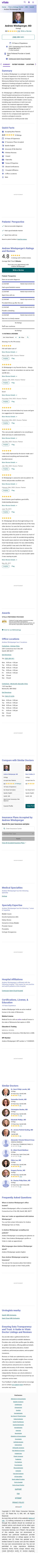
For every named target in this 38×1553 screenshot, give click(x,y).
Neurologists (18, 1433)
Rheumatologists (18, 1468)
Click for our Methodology (12, 630)
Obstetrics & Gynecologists (18, 1436)
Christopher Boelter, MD (19, 1110)
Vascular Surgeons (18, 1473)
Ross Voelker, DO (30, 774)
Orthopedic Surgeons (18, 1448)
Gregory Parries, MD (18, 1170)
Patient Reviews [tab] (18, 64)
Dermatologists (18, 1413)
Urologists (18, 1471)
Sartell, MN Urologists (9, 1315)
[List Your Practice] (28, 2)
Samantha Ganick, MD (19, 1099)
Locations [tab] (30, 64)
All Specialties (18, 1476)
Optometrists (18, 1445)
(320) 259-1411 (9, 658)
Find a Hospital (18, 1482)
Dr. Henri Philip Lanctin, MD (20, 1089)
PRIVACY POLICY (18, 1502)
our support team (17, 1385)
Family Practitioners (18, 1422)
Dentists (18, 1410)
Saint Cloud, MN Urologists (11, 1318)
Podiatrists (18, 1459)
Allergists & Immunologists (18, 1399)
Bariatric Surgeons (18, 1402)
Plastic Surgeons (18, 1456)
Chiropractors (18, 1407)
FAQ (18, 1494)
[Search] (24, 2)
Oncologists (18, 1439)
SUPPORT (18, 1489)
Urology (4, 896)
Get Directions (6, 655)
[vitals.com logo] (5, 2)
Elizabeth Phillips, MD (18, 1120)
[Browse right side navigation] (33, 2)
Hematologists (18, 1427)
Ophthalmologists (18, 1442)
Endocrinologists (18, 1419)
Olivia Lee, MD (16, 1160)
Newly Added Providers (18, 1479)
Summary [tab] (6, 64)
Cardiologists (18, 1404)
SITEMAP (18, 1498)
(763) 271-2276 (9, 696)
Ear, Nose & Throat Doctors (18, 1416)
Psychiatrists (18, 1462)
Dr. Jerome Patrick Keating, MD (22, 1130)
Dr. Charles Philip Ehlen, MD (20, 1180)
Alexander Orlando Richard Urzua (22, 1140)
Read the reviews (22, 239)
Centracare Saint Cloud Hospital (20, 59)
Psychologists (18, 1465)
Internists (18, 1430)
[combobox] (18, 828)
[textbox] (18, 828)
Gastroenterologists (18, 1425)
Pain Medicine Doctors (18, 1450)
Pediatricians (18, 1453)
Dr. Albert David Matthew (19, 1150)
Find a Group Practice (18, 1485)
